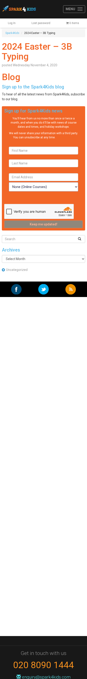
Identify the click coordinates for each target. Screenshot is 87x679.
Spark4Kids (18, 9)
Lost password (41, 23)
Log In (12, 23)
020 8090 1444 (43, 665)
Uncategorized (17, 270)
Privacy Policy (65, 137)
